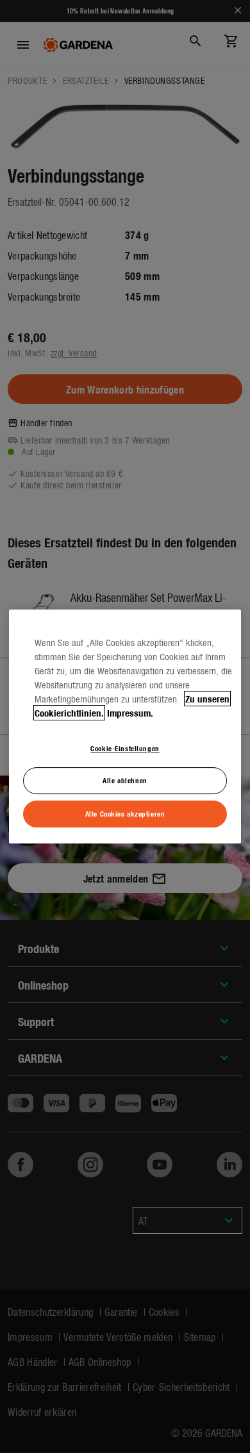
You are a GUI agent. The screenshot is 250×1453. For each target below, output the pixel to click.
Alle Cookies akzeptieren (125, 813)
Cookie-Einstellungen (124, 748)
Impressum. (130, 712)
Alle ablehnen (125, 781)
